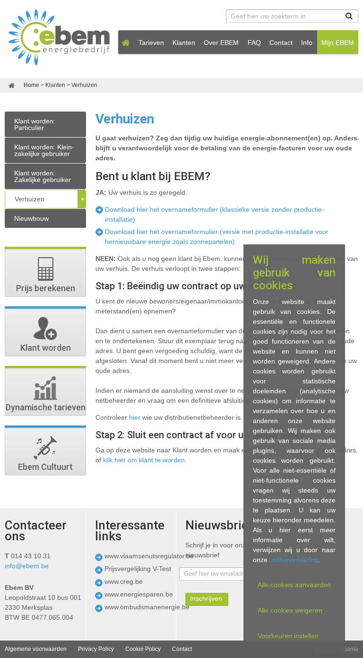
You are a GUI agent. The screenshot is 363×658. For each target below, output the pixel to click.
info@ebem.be (27, 566)
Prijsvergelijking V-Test (137, 568)
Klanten (184, 42)
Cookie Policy (143, 649)
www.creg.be (123, 581)
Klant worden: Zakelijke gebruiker (42, 176)
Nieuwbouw (31, 218)
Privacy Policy (96, 649)
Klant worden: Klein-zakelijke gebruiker (44, 150)
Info (306, 42)
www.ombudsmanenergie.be (147, 607)
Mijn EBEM (337, 42)
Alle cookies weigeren (290, 610)
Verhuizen (84, 85)
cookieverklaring (293, 559)
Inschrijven (206, 598)
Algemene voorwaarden (36, 649)
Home (32, 85)
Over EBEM (221, 42)
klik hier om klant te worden (144, 460)
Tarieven (151, 42)
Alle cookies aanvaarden (294, 585)
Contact (281, 42)
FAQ (254, 42)
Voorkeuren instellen (288, 636)
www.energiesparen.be (138, 594)
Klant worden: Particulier (34, 124)
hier (134, 417)
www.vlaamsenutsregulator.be (149, 556)
